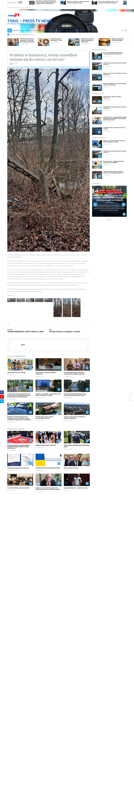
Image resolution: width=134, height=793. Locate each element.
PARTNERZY (44, 30)
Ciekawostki (36, 30)
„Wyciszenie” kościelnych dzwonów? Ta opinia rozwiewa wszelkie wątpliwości (113, 172)
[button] (95, 205)
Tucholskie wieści (118, 193)
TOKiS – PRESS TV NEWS (29, 21)
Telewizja (61, 30)
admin (11, 64)
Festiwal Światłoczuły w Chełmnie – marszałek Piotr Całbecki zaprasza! (27, 40)
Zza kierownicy (81, 30)
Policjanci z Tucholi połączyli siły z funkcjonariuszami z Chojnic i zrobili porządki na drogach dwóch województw (77, 2)
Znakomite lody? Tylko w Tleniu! (109, 198)
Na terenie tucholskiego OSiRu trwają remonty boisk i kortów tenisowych (45, 2)
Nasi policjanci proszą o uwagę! (16, 372)
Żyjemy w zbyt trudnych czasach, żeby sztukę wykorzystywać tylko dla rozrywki (48, 488)
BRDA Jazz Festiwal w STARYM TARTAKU (117, 39)
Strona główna (15, 30)
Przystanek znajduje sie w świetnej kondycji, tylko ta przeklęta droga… (114, 84)
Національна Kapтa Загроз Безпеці (18, 468)
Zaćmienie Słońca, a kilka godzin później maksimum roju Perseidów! (113, 162)
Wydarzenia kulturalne (70, 30)
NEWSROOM (28, 30)
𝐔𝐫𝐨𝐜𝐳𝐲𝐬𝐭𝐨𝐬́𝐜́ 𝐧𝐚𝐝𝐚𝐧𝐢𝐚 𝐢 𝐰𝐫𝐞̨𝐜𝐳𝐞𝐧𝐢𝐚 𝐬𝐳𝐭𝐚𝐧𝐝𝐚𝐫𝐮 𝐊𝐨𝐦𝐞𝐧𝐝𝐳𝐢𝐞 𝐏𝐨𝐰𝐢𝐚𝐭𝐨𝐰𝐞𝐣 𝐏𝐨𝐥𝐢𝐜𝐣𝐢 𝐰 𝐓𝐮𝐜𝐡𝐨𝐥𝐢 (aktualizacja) (18, 446)
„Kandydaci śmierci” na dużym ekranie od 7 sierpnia (114, 128)
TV (56, 30)
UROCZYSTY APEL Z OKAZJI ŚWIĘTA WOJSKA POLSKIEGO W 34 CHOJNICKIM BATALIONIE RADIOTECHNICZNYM (115, 119)
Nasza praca (51, 30)
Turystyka (108, 195)
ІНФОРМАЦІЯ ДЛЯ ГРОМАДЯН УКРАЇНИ (48, 468)
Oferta (22, 30)
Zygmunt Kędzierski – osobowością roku (76, 488)
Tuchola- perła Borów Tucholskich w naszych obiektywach (74, 417)
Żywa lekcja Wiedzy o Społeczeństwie (18, 488)
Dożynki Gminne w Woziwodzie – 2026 (56, 39)
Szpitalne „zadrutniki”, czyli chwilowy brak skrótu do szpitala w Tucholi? (48, 394)
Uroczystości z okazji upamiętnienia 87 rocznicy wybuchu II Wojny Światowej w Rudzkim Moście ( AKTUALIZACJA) (19, 395)
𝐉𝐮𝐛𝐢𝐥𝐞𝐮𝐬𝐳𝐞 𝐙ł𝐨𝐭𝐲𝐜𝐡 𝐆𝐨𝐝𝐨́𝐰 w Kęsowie (46, 445)
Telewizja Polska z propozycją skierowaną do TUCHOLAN (114, 107)
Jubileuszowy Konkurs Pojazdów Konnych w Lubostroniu (87, 40)
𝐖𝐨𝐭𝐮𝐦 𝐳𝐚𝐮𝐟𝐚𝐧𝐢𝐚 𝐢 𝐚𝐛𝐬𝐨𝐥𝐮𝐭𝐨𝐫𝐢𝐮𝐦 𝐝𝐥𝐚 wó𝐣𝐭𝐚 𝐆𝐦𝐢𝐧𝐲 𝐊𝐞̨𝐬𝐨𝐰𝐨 (76, 445)
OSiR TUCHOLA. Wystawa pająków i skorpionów (46, 373)
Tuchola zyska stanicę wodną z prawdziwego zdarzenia (44, 417)
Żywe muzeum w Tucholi (71, 468)
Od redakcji (105, 193)
